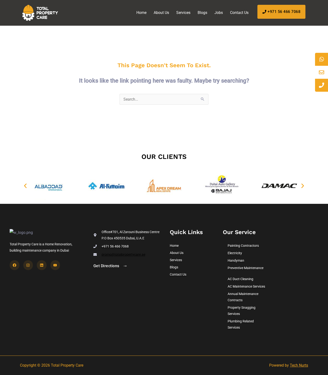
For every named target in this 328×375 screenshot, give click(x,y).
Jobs (218, 12)
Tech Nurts (299, 365)
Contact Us (239, 12)
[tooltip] (321, 59)
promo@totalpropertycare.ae (123, 254)
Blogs (202, 12)
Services (183, 12)
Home (141, 12)
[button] (25, 186)
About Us (161, 12)
